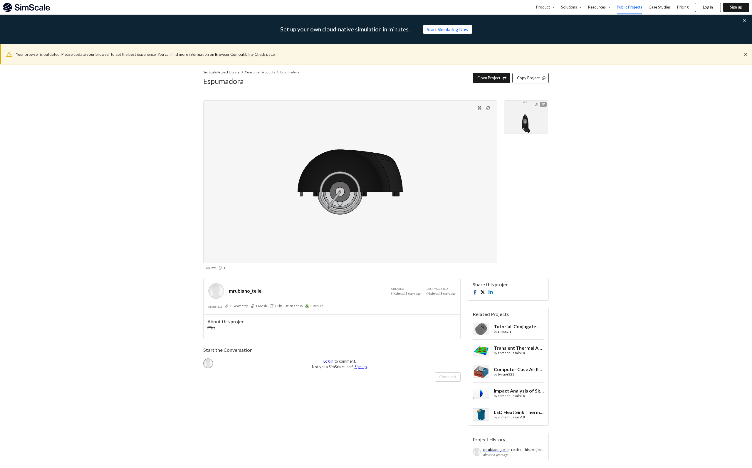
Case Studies (660, 7)
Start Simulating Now (447, 29)
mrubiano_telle (245, 291)
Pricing (683, 7)
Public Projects (629, 7)
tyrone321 (506, 374)
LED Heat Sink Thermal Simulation (519, 412)
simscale (504, 331)
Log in (708, 7)
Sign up (736, 7)
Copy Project (528, 77)
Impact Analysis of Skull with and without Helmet (519, 390)
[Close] (745, 54)
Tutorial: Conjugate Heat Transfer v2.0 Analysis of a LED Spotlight (519, 326)
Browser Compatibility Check (240, 54)
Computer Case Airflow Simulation (519, 369)
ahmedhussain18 (511, 353)
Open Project (488, 77)
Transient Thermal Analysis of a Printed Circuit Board (519, 348)
